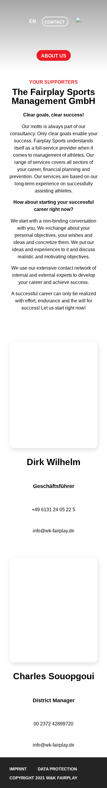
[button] (54, 55)
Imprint (18, 769)
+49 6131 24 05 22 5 (53, 509)
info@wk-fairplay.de (53, 530)
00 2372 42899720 (53, 723)
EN (32, 21)
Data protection (57, 769)
